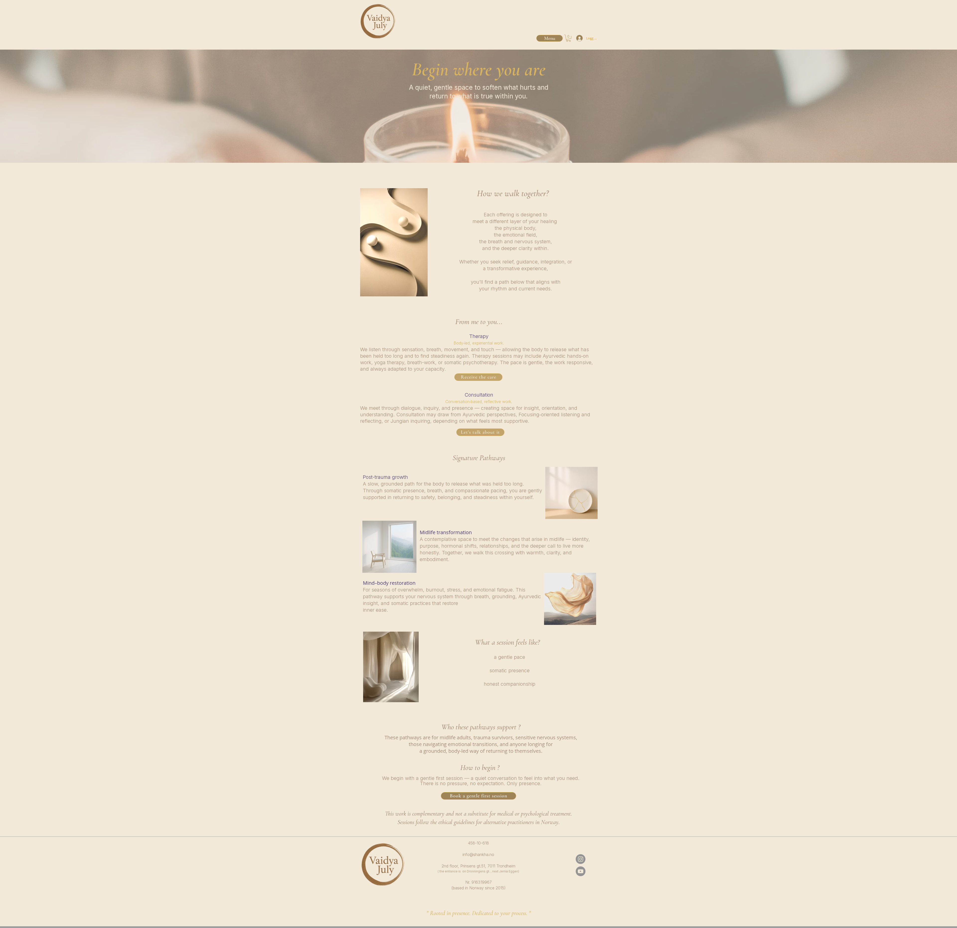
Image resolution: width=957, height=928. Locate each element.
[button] (568, 38)
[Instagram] (580, 859)
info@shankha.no (478, 854)
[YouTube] (580, 871)
